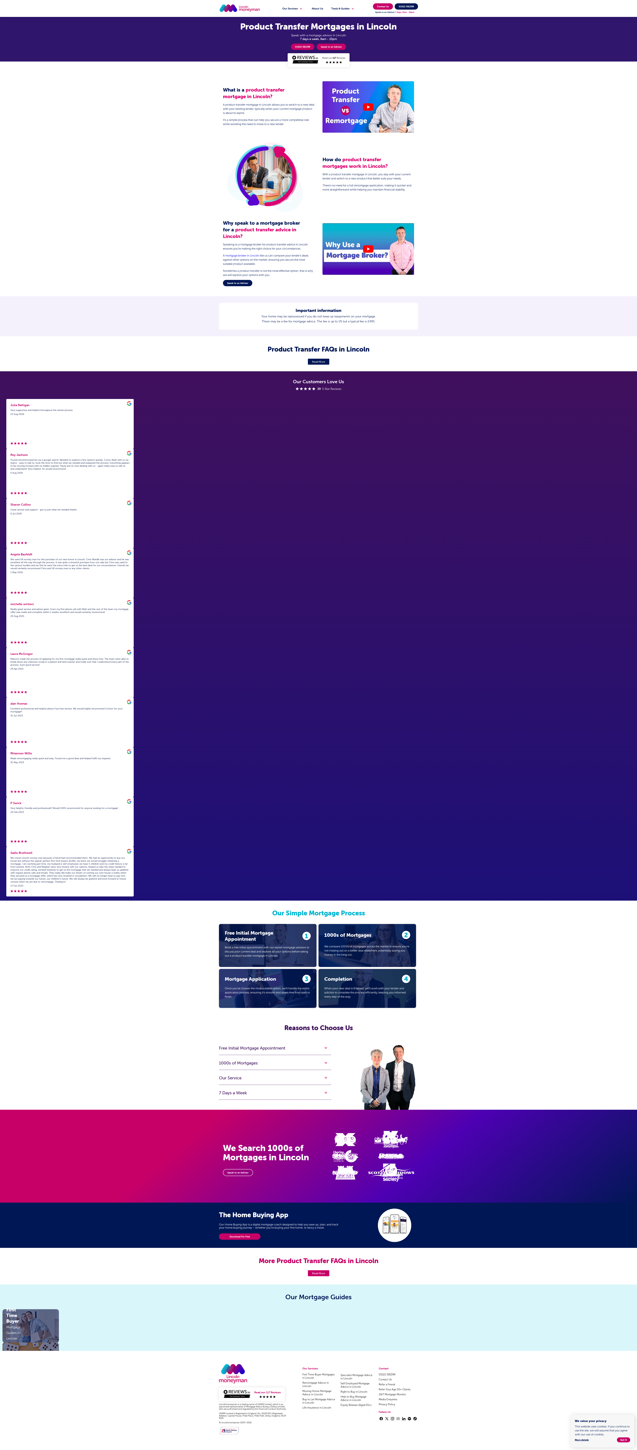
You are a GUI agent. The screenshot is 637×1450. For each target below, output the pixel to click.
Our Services (290, 8)
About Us (317, 8)
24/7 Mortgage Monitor (392, 1394)
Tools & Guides (340, 8)
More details (582, 1439)
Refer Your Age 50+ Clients (395, 1389)
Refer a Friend (387, 1384)
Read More (318, 361)
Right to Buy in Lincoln (354, 1391)
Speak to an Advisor (331, 46)
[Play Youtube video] (368, 107)
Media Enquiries (388, 1399)
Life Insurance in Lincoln (316, 1407)
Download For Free (240, 1236)
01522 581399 (406, 6)
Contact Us (383, 6)
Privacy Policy (387, 1404)
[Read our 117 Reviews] (318, 64)
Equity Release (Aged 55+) (356, 1405)
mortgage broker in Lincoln (242, 255)
